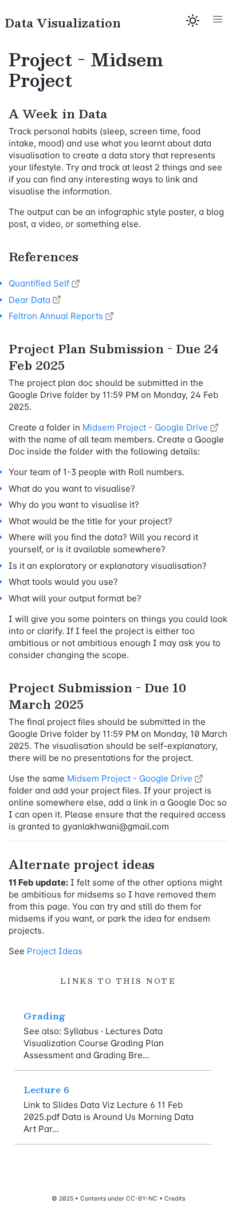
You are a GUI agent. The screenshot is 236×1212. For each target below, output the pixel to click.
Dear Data (29, 299)
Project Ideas (54, 951)
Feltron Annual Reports (56, 315)
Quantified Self (39, 283)
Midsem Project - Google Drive (145, 427)
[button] (217, 20)
